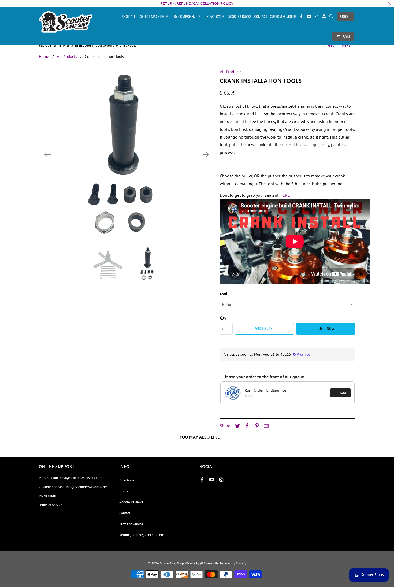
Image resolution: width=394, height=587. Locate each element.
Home (44, 56)
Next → (348, 45)
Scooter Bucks (239, 16)
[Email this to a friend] (265, 426)
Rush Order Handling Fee (265, 390)
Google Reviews (131, 502)
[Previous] (47, 154)
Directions (126, 480)
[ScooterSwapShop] (65, 22)
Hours (123, 491)
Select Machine (154, 16)
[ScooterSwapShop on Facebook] (301, 17)
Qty (223, 317)
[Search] (331, 17)
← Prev (328, 45)
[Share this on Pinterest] (256, 426)
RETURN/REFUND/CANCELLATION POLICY (197, 3)
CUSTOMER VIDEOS (283, 16)
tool (224, 293)
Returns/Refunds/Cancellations (141, 535)
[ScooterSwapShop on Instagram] (316, 17)
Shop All (129, 16)
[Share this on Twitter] (236, 426)
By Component (187, 16)
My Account (47, 495)
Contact (260, 16)
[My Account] (324, 17)
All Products (67, 56)
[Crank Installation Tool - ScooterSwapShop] (126, 154)
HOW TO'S (215, 16)
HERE (285, 195)
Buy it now (325, 328)
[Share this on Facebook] (246, 426)
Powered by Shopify (232, 563)
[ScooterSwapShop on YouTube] (309, 17)
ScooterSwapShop (172, 563)
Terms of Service (51, 505)
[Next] (206, 154)
